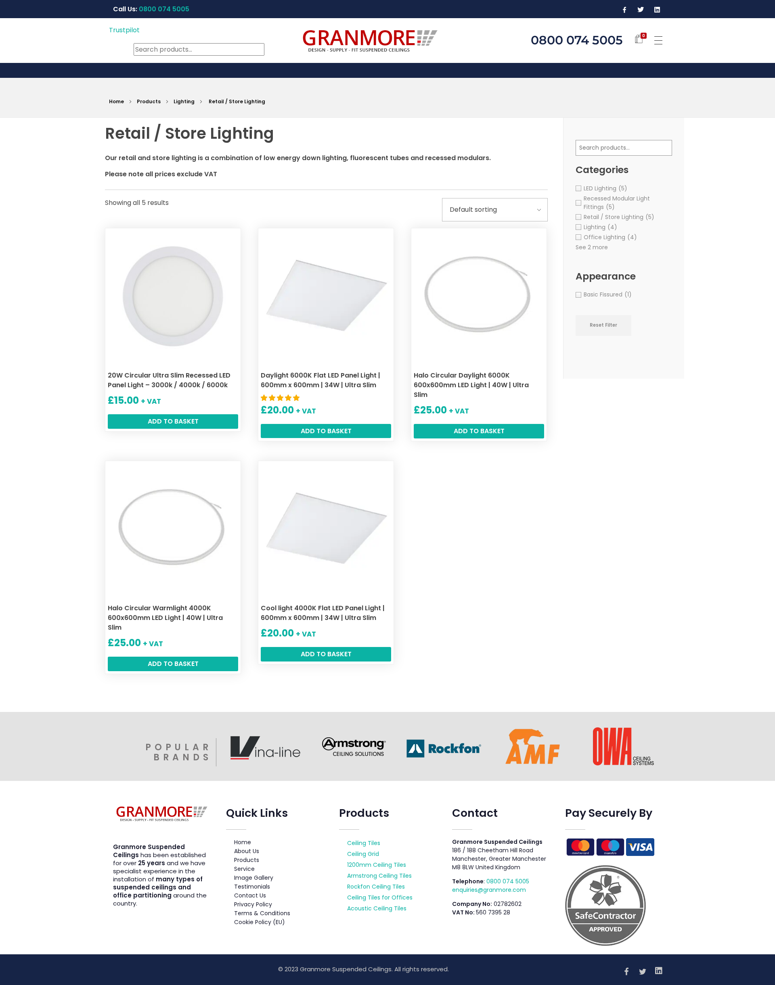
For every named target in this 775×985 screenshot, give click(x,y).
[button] (281, 398)
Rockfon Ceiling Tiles (376, 887)
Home (116, 101)
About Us (246, 851)
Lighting (184, 101)
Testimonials (252, 887)
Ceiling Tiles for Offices (380, 897)
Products (149, 101)
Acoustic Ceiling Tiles (376, 908)
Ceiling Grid (363, 854)
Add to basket (173, 421)
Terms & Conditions (262, 913)
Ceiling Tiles (363, 843)
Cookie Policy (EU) (259, 922)
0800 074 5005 (507, 881)
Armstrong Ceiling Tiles (379, 876)
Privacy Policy (253, 904)
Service (244, 869)
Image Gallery (253, 878)
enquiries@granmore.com (489, 890)
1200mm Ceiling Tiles (376, 865)
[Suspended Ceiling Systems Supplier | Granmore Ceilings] (387, 39)
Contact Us (250, 895)
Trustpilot (124, 30)
